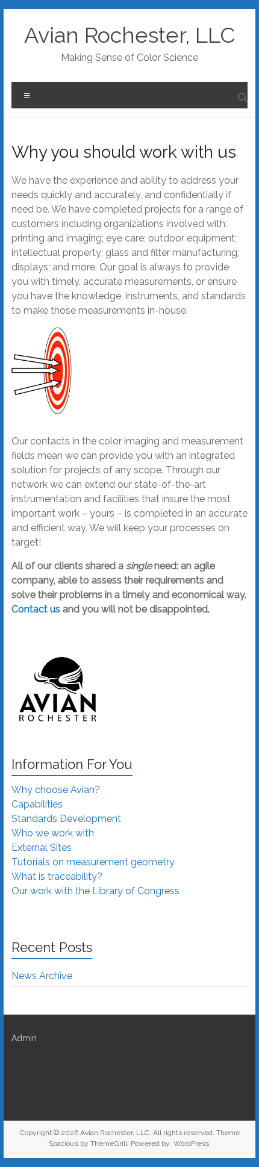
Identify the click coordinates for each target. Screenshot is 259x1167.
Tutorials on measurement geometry (93, 862)
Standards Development (66, 818)
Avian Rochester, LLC (129, 35)
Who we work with (52, 833)
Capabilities (37, 804)
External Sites (41, 847)
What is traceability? (56, 876)
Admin (24, 1038)
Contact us (35, 609)
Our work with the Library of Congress (95, 891)
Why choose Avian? (55, 789)
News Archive (41, 976)
